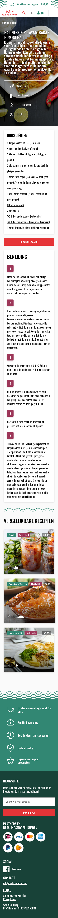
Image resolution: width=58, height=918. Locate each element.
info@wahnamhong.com (15, 883)
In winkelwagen (29, 242)
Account (38, 13)
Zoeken (23, 13)
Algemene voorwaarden (14, 896)
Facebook (16, 869)
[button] (32, 13)
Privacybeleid (9, 899)
